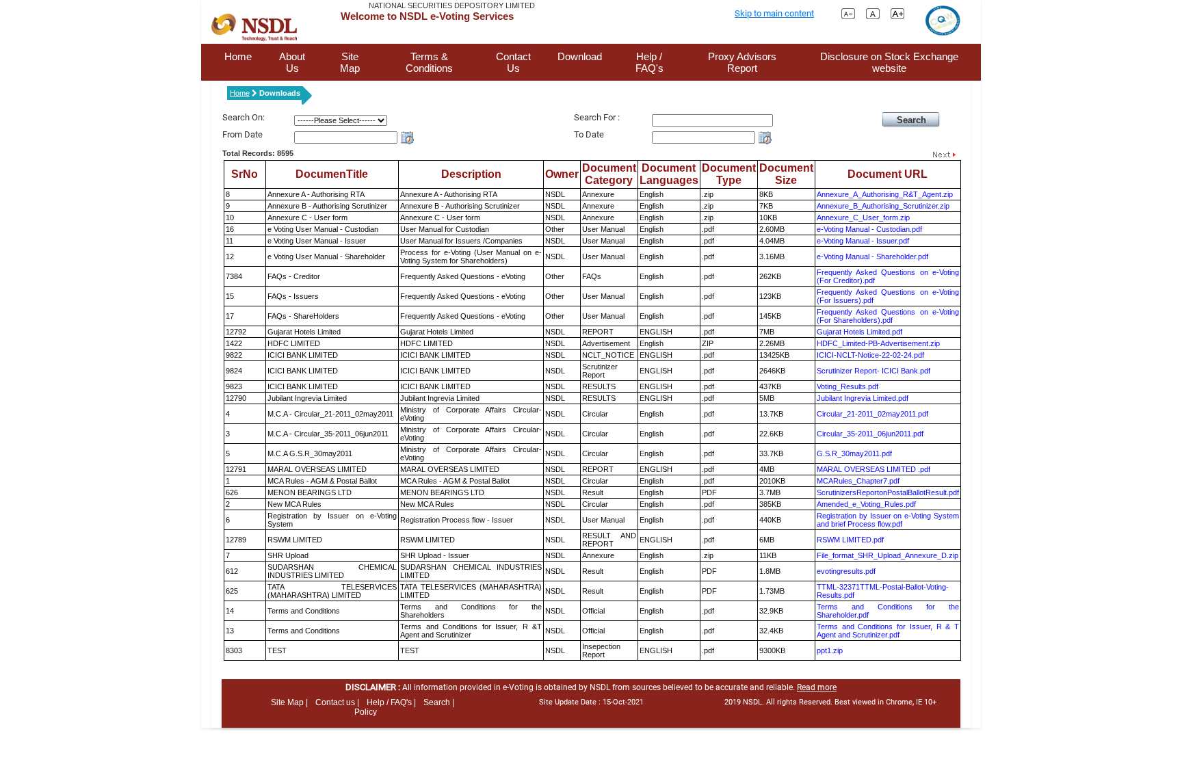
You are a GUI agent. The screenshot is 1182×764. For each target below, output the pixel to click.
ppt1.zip (830, 650)
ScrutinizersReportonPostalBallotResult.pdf (888, 492)
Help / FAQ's (649, 62)
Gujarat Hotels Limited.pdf (859, 332)
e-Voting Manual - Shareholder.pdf (872, 256)
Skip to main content (774, 13)
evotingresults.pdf (846, 571)
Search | (438, 702)
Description (471, 174)
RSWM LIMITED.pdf (850, 540)
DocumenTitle (332, 174)
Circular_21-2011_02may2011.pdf (872, 414)
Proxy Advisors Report (742, 62)
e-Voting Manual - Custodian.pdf (869, 229)
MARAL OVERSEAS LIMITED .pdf (873, 469)
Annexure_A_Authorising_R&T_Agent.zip (885, 194)
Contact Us (513, 62)
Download (579, 56)
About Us (292, 62)
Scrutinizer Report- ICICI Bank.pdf (873, 371)
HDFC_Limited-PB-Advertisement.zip (878, 343)
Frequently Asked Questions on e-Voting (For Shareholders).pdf (888, 316)
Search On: (243, 117)
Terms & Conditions (429, 62)
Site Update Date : (591, 702)
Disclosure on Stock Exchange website (889, 62)
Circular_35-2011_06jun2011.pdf (870, 434)
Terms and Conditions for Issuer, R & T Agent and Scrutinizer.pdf (888, 630)
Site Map (350, 62)
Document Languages (669, 174)
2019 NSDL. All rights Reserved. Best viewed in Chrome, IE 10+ (830, 702)
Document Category (609, 174)
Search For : (597, 117)
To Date (589, 134)
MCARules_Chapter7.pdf (858, 481)
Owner (562, 174)
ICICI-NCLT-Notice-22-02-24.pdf (870, 355)
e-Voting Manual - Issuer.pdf (863, 241)
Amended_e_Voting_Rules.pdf (866, 504)
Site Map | (289, 702)
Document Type (729, 174)
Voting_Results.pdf (847, 386)
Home (238, 56)
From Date (242, 134)
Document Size (786, 174)
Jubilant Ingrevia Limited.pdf (862, 398)
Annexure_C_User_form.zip (863, 217)
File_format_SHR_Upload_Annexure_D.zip (887, 555)
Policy (365, 712)
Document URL (888, 174)
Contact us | (337, 702)
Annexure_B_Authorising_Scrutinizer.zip (883, 206)
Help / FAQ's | (391, 702)
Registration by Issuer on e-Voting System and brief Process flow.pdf (888, 520)
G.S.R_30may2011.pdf (854, 453)
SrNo (244, 174)
